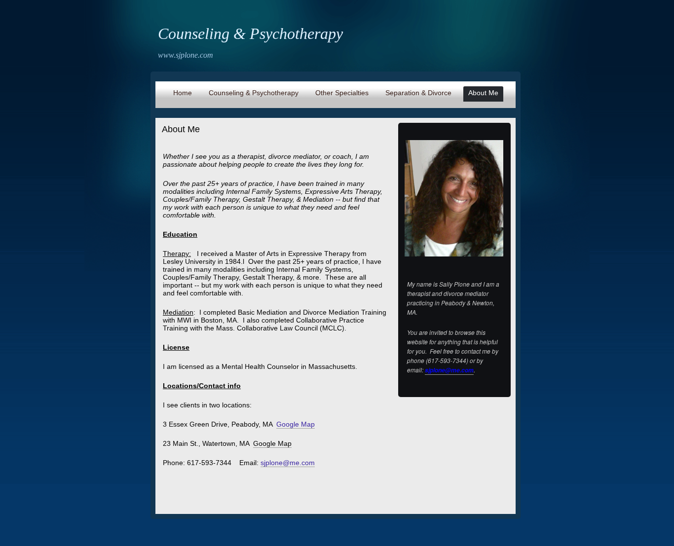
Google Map (272, 443)
